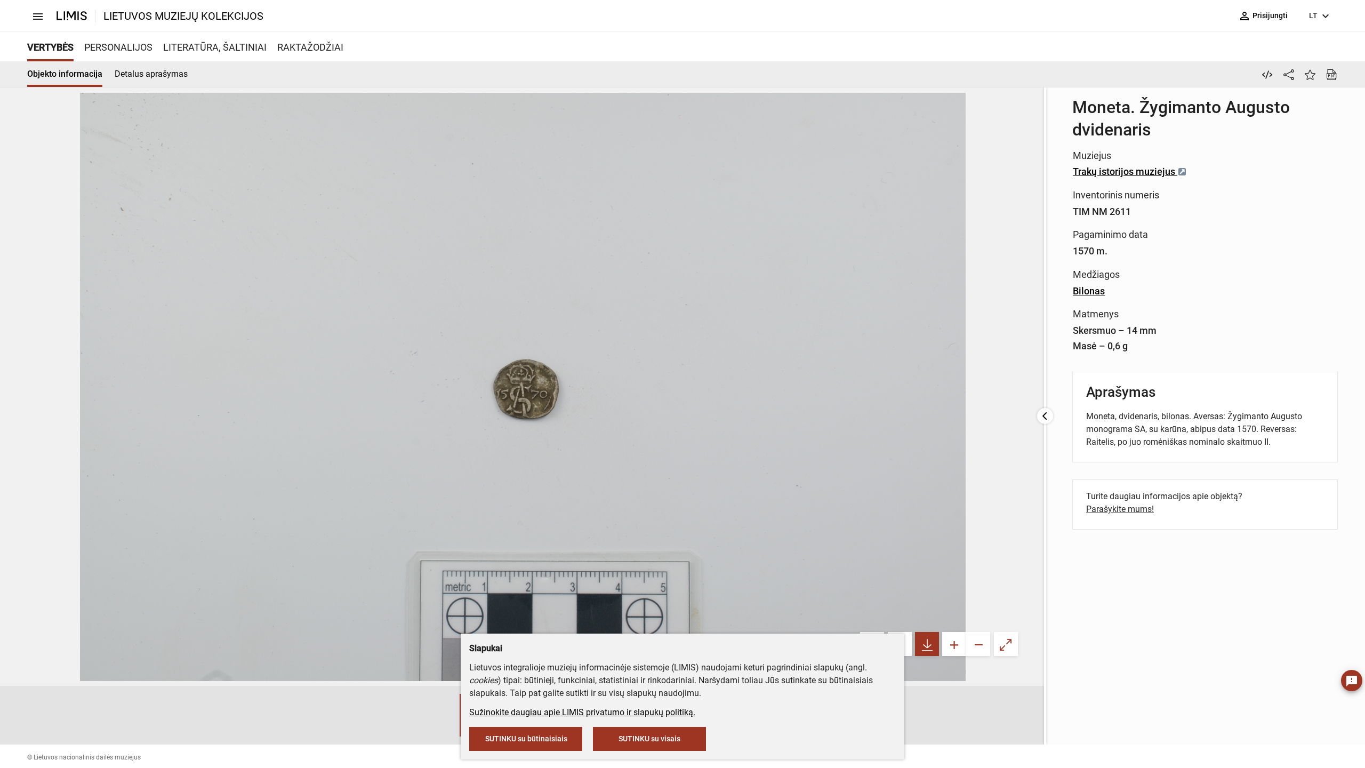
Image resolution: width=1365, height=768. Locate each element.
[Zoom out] (978, 644)
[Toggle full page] (1006, 644)
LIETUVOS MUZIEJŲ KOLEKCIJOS (183, 16)
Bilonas (1089, 291)
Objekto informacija (64, 74)
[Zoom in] (954, 644)
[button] (449, 715)
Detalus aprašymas (151, 74)
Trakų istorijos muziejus (1125, 171)
